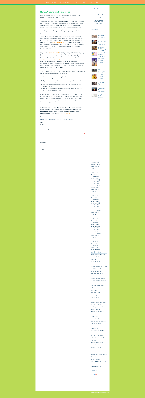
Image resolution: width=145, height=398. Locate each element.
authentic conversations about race (98, 352)
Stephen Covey (94, 333)
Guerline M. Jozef (94, 299)
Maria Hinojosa (94, 307)
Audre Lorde (101, 269)
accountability (94, 345)
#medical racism (100, 257)
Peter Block (101, 311)
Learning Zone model (101, 302)
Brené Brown (100, 273)
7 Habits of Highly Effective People (98, 261)
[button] (54, 2)
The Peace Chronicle (95, 338)
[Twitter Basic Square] (94, 374)
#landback (93, 257)
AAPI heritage (104, 266)
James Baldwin (102, 299)
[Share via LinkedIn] (48, 129)
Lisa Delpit (93, 304)
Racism (42, 124)
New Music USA (94, 311)
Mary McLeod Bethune (96, 309)
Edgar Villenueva (94, 290)
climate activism (94, 357)
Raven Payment (94, 321)
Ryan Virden (98, 323)
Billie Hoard (99, 271)
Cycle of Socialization (95, 280)
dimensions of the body (96, 366)
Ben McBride (93, 271)
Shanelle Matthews (95, 326)
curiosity (104, 361)
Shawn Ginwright (94, 328)
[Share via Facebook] (41, 129)
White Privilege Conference (97, 342)
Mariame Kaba (101, 307)
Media (41, 122)
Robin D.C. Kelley (102, 321)
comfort (92, 359)
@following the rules (95, 266)
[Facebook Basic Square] (91, 374)
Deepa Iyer (103, 280)
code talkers (101, 357)
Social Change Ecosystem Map (97, 330)
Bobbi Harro (93, 273)
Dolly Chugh (93, 285)
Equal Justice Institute (55, 119)
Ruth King (93, 323)
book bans (105, 354)
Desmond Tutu (102, 283)
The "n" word (93, 335)
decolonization (94, 364)
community (97, 359)
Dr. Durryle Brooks (95, 288)
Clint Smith (93, 278)
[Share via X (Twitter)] (44, 129)
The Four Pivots (100, 335)
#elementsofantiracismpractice (98, 254)
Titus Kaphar (103, 338)
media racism (44, 119)
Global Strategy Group (67, 119)
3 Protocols (93, 259)
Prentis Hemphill (94, 316)
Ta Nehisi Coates (101, 333)
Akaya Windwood (94, 269)
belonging (93, 354)
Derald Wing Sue (94, 283)
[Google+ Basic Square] (96, 374)
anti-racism (93, 347)
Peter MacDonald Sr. (95, 314)
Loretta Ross (99, 304)
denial (99, 364)
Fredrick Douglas (94, 295)
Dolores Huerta (100, 285)
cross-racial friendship (96, 361)
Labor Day (93, 302)
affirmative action (101, 345)
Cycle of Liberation (100, 278)
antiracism (99, 347)
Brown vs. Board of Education (97, 276)
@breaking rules (94, 264)
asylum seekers (94, 349)
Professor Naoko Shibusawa (97, 319)
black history (99, 354)
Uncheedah (93, 340)
